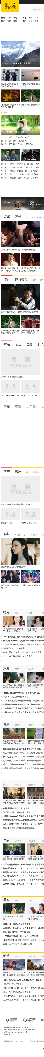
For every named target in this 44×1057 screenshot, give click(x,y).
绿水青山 (30, 164)
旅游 (6, 668)
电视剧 (39, 218)
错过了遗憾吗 (34, 171)
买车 (18, 407)
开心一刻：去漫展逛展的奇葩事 (16, 992)
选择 (20, 178)
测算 (16, 901)
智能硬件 (34, 535)
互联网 (17, 535)
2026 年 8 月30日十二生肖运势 (16, 932)
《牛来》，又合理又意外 (13, 984)
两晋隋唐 (31, 785)
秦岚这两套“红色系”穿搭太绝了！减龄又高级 (22, 652)
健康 (6, 724)
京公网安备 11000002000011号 (16, 1032)
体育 (7, 279)
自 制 (4, 167)
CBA (41, 280)
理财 (15, 21)
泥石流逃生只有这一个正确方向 (21, 144)
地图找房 (36, 472)
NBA (36, 18)
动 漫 (4, 174)
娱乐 (7, 217)
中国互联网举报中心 (13, 1020)
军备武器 (31, 841)
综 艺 (4, 178)
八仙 (28, 174)
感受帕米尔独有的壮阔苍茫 (19, 137)
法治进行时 (35, 178)
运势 (30, 901)
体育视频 (21, 279)
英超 (30, 18)
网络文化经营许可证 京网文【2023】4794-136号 (20, 1030)
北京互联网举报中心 (31, 1020)
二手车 (31, 407)
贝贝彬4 (21, 174)
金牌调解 (13, 178)
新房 (30, 21)
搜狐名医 (31, 725)
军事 (9, 18)
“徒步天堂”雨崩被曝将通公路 (15, 697)
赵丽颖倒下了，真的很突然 (15, 648)
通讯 (25, 535)
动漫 (6, 956)
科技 (7, 534)
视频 (18, 217)
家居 (36, 21)
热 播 (4, 164)
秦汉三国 (17, 785)
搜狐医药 (17, 725)
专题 (15, 18)
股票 (40, 344)
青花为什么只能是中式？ (18, 141)
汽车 (7, 407)
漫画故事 (17, 957)
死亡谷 (12, 164)
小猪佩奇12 (36, 174)
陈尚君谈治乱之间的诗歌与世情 (16, 812)
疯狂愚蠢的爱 (22, 171)
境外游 (30, 669)
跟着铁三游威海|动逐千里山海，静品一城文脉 (23, 704)
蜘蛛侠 (12, 171)
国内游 (17, 669)
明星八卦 (29, 218)
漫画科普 (31, 957)
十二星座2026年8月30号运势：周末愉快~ (21, 936)
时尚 (6, 612)
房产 (7, 471)
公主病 (12, 167)
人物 (30, 613)
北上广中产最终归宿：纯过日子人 (17, 656)
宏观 (9, 21)
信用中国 (7, 1035)
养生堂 (26, 178)
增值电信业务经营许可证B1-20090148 (16, 1027)
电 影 (4, 171)
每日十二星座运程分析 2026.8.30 (17, 944)
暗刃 (37, 164)
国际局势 (17, 841)
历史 (6, 784)
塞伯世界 (13, 174)
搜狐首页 (10, 6)
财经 (7, 344)
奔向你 (36, 167)
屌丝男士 (29, 167)
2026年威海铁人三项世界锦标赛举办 (19, 828)
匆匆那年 (20, 167)
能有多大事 (21, 164)
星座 (6, 900)
